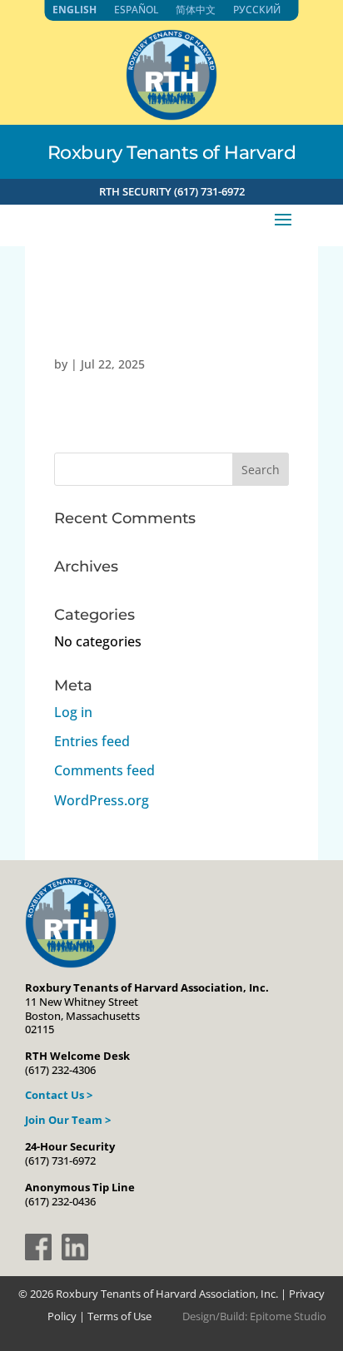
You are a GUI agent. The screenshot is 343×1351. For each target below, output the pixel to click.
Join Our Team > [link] (68, 1119)
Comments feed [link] (104, 770)
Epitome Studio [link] (288, 1316)
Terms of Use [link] (119, 1316)
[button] (283, 218)
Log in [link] (73, 712)
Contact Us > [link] (58, 1094)
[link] (171, 115)
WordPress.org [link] (101, 800)
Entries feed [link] (92, 741)
